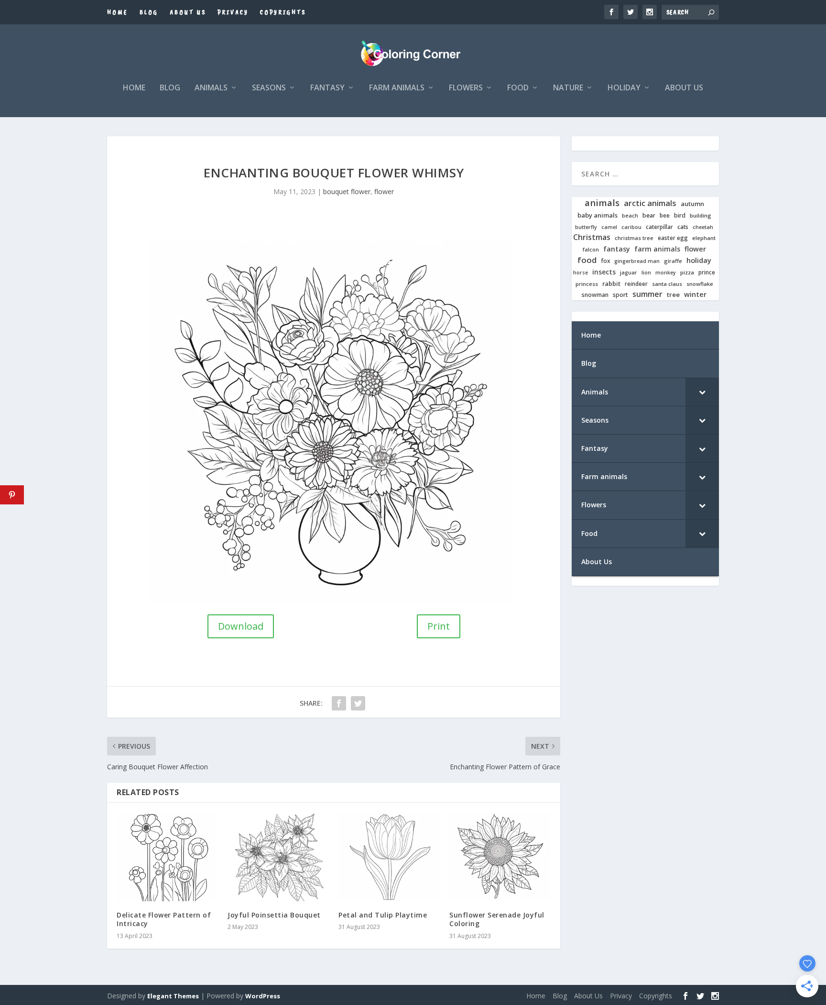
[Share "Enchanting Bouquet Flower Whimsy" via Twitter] (358, 703)
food (587, 260)
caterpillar (659, 226)
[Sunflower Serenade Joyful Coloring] (500, 857)
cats (682, 226)
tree (673, 295)
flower (384, 191)
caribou (631, 227)
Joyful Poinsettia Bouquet (274, 914)
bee (665, 215)
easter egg (673, 237)
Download (240, 626)
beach (630, 215)
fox (605, 260)
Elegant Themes (173, 996)
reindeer (636, 283)
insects (604, 272)
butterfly (586, 227)
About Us (188, 12)
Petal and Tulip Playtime (382, 914)
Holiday (624, 88)
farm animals (657, 249)
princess (587, 284)
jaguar (628, 272)
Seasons (269, 88)
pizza (687, 272)
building (700, 215)
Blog (149, 12)
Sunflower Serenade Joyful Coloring (496, 919)
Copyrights (283, 12)
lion (646, 272)
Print (438, 626)
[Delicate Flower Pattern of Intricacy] (167, 857)
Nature (568, 88)
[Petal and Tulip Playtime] (389, 857)
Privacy (233, 12)
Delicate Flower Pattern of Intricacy (164, 919)
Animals (211, 88)
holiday (698, 260)
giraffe (673, 261)
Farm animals (396, 88)
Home (117, 12)
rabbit (611, 284)
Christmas (591, 237)
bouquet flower (346, 191)
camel (609, 227)
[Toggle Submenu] (702, 392)
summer (647, 294)
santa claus (667, 284)
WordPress (262, 996)
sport (620, 295)
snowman (595, 295)
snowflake (699, 284)
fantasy (616, 249)
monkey (665, 273)
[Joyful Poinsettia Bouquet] (278, 857)
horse (580, 273)
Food (518, 88)
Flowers (466, 88)
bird (679, 215)
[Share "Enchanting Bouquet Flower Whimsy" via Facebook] (338, 703)
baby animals (597, 215)
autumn (692, 204)
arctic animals (650, 203)
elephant (704, 238)
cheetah (703, 227)
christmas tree (634, 238)
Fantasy (327, 88)
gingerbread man (637, 261)
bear (648, 215)
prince (706, 272)
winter (695, 294)
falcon (591, 249)
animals (602, 202)
